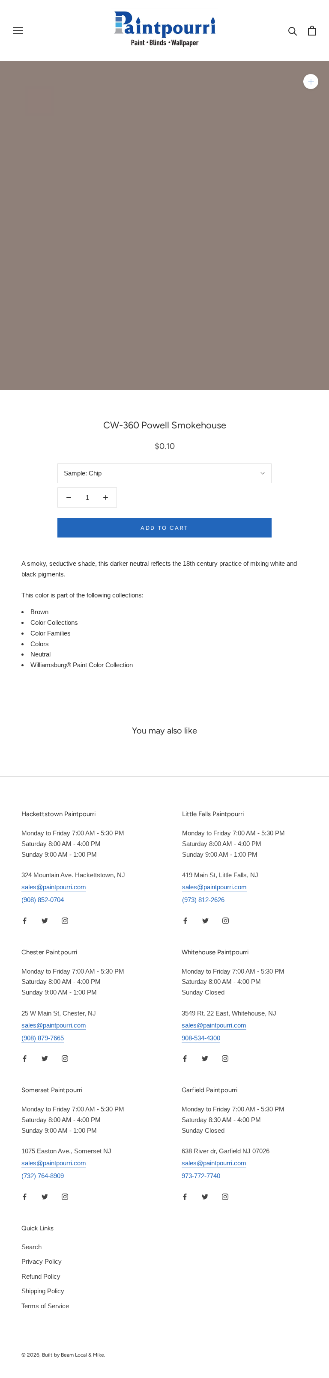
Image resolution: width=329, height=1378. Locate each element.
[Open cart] (312, 31)
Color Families (50, 633)
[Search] (292, 30)
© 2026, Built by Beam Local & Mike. (63, 1355)
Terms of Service (45, 1306)
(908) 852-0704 (42, 899)
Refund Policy (40, 1276)
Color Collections (54, 622)
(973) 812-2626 (203, 899)
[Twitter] (45, 920)
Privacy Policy (41, 1261)
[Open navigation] (18, 31)
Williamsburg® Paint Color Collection (81, 664)
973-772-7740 (201, 1175)
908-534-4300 (201, 1038)
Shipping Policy (42, 1291)
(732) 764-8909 (42, 1175)
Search (31, 1246)
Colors (39, 643)
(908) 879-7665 (42, 1038)
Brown (39, 611)
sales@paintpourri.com (53, 887)
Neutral (40, 654)
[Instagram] (65, 920)
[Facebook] (24, 920)
